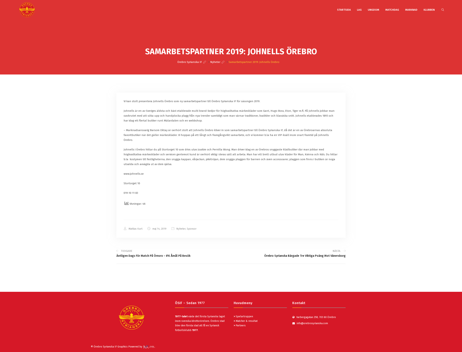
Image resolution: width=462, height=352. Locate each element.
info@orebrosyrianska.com (312, 323)
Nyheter (181, 228)
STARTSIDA (344, 9)
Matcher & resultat (246, 321)
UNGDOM (373, 9)
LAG (359, 9)
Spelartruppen (244, 316)
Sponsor (192, 228)
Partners (240, 325)
